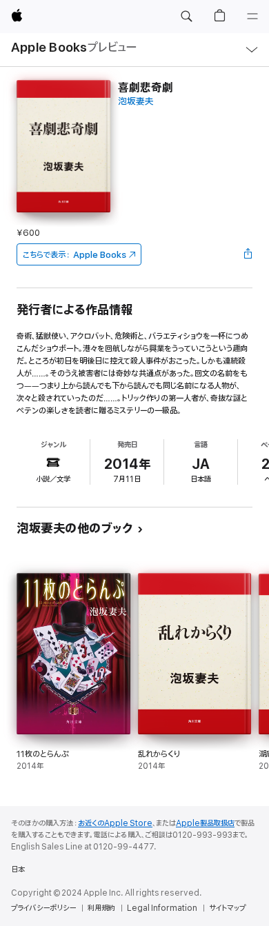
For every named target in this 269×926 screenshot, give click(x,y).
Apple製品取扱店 (205, 823)
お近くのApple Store (115, 823)
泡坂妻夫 (136, 102)
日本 (18, 869)
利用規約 (101, 908)
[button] (186, 16)
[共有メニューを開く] (248, 254)
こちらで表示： (74, 255)
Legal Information (162, 908)
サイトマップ (227, 908)
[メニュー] (252, 16)
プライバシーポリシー (43, 908)
